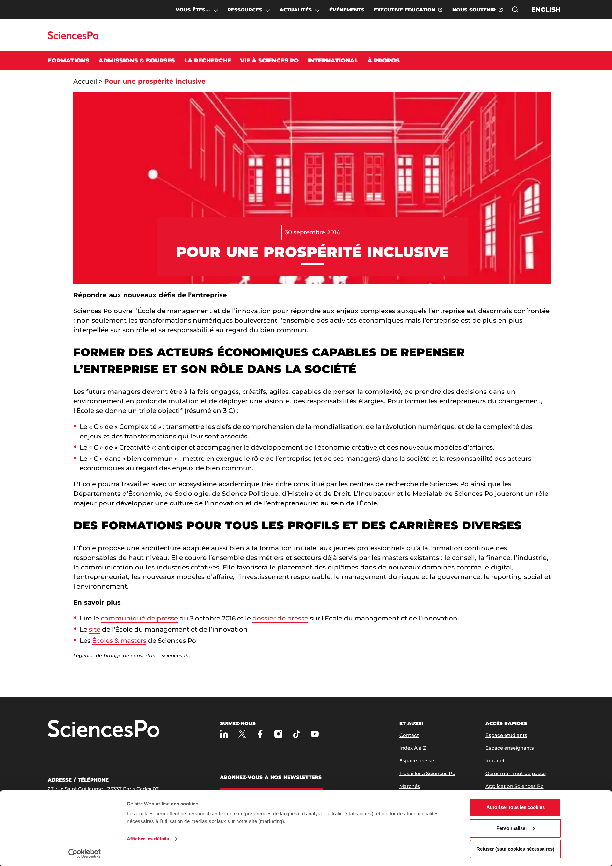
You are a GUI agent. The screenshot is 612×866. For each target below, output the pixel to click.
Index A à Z (412, 748)
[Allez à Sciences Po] (103, 729)
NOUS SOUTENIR (474, 10)
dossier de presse (280, 618)
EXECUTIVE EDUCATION (404, 10)
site (94, 629)
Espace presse (416, 761)
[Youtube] (315, 734)
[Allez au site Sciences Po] (73, 37)
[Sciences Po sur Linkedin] (224, 734)
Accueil (85, 81)
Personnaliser (511, 828)
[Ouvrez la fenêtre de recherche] (515, 9)
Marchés (409, 786)
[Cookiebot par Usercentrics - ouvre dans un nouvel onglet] (85, 853)
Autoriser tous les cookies (515, 807)
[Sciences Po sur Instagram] (278, 734)
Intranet (495, 761)
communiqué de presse (139, 618)
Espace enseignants (509, 748)
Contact (409, 735)
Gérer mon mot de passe (515, 773)
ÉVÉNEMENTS (346, 10)
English (546, 9)
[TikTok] (297, 734)
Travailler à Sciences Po (427, 773)
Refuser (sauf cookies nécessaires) (515, 849)
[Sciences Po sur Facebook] (260, 734)
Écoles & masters (119, 640)
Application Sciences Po (514, 786)
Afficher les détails (148, 838)
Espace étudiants (506, 735)
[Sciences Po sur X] (242, 734)
